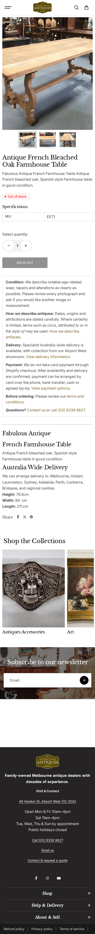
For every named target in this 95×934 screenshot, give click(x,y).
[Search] (76, 8)
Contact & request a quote (48, 860)
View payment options (50, 388)
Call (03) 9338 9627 (47, 840)
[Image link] (47, 761)
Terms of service (71, 929)
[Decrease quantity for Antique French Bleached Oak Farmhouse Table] (9, 246)
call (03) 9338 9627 (68, 410)
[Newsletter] (84, 680)
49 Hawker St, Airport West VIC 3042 (47, 801)
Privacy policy (42, 929)
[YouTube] (59, 878)
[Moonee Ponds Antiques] (42, 7)
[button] (86, 8)
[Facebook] (18, 517)
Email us (48, 850)
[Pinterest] (31, 517)
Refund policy (14, 929)
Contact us (36, 410)
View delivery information (48, 356)
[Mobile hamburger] (8, 8)
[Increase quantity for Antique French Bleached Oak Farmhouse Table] (26, 246)
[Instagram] (47, 878)
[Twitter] (24, 517)
